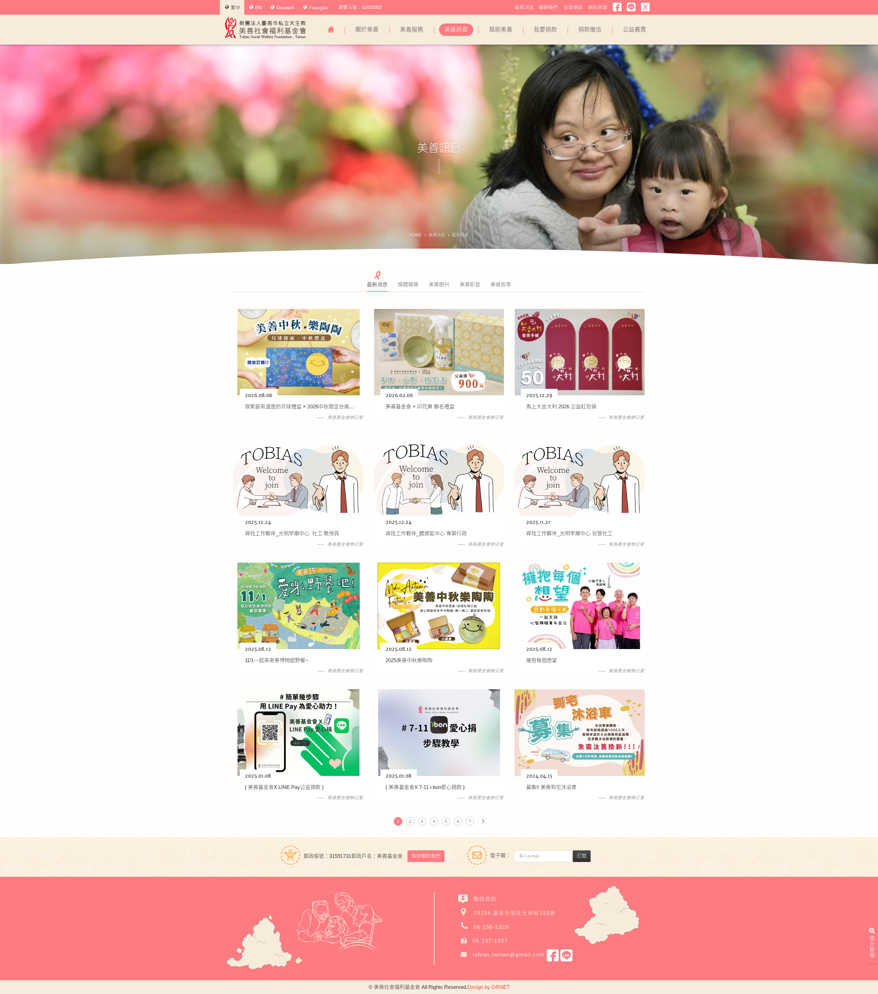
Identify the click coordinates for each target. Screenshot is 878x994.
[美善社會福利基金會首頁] (331, 30)
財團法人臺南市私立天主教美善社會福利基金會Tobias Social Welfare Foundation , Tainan (265, 27)
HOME (416, 235)
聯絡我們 (548, 7)
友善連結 (573, 7)
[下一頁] (483, 821)
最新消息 (524, 7)
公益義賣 (634, 29)
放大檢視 (872, 946)
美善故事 (500, 284)
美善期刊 (439, 284)
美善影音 (470, 284)
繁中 (235, 7)
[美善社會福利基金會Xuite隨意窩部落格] (645, 7)
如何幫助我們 (426, 856)
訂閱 (581, 856)
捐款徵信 (590, 29)
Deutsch (285, 7)
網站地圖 (597, 7)
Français (318, 7)
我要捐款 (545, 29)
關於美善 (367, 29)
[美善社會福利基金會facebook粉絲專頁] (617, 7)
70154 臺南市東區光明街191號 (515, 913)
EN (258, 7)
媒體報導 (408, 284)
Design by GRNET (488, 987)
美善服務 (411, 29)
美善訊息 (456, 29)
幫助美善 (500, 29)
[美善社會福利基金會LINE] (631, 7)
